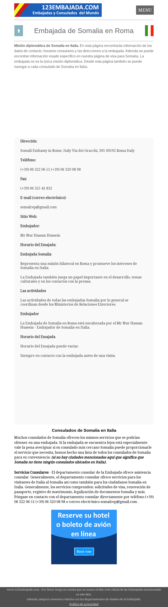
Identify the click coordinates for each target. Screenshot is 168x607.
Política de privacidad (83, 604)
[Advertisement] (84, 101)
